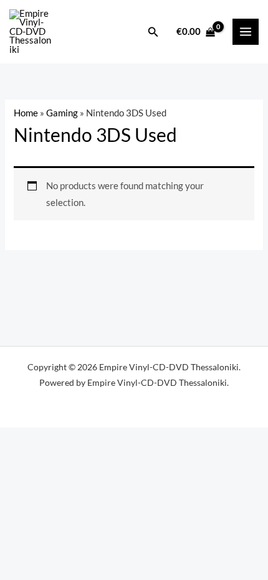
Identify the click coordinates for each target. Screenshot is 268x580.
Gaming (62, 113)
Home (26, 113)
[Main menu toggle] (245, 32)
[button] (153, 32)
